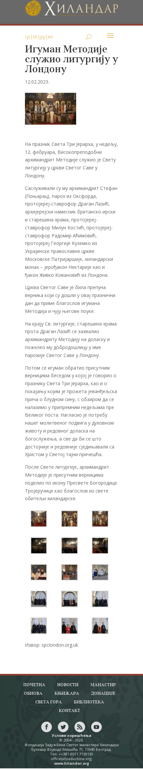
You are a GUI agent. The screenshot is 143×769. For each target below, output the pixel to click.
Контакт (69, 711)
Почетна (34, 685)
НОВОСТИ (67, 685)
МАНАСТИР (103, 685)
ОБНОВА (33, 693)
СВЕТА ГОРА (48, 702)
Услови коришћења (71, 735)
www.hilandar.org (71, 763)
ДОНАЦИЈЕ (103, 693)
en (50, 36)
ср (27, 36)
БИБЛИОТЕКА (89, 702)
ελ (35, 36)
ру (42, 36)
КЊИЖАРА (67, 693)
